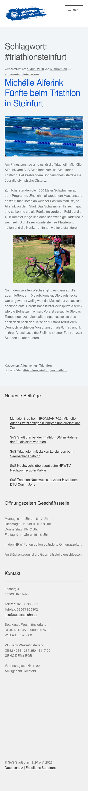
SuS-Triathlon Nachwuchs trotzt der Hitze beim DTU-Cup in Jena (44, 482)
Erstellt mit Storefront (41, 767)
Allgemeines (29, 365)
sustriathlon (58, 69)
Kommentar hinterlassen (22, 74)
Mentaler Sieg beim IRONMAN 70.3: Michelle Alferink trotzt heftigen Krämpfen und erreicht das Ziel (45, 423)
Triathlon (45, 365)
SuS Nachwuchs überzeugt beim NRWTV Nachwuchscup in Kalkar (40, 468)
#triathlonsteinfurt (36, 370)
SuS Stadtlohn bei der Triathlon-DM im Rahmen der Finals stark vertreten (44, 439)
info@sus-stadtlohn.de (21, 614)
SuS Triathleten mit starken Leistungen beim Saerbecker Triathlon (42, 453)
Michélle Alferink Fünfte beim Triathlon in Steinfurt (42, 92)
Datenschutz (14, 767)
